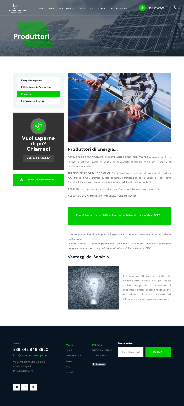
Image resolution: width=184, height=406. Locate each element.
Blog (68, 366)
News (91, 8)
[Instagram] (24, 387)
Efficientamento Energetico (36, 87)
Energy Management (32, 80)
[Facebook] (16, 387)
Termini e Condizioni (102, 349)
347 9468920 (156, 7)
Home (42, 8)
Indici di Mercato (67, 8)
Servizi (52, 8)
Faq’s (82, 8)
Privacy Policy (100, 364)
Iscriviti (158, 352)
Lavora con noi (119, 8)
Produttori (26, 94)
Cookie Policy (99, 355)
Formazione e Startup (32, 100)
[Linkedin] (33, 387)
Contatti (102, 8)
